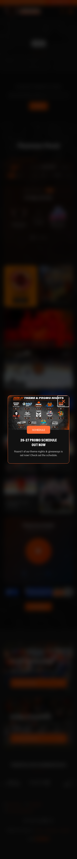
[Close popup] (63, 401)
